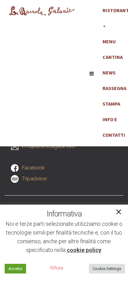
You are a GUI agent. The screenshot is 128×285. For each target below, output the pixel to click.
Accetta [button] (15, 268)
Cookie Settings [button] (107, 268)
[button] (119, 212)
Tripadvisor (34, 179)
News (109, 72)
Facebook (33, 168)
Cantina (113, 57)
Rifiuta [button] (56, 268)
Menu (109, 41)
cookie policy (84, 250)
